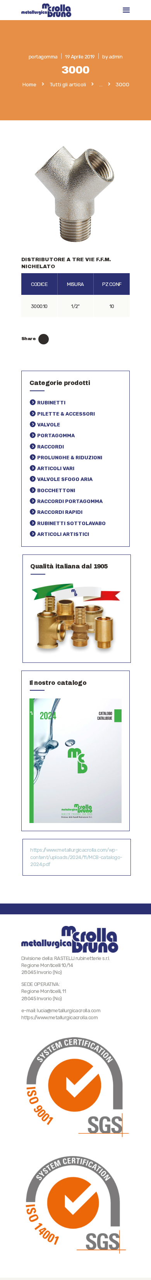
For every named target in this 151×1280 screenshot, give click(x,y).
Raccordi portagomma (70, 501)
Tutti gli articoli (68, 84)
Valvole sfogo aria (65, 479)
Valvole (48, 425)
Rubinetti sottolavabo (71, 523)
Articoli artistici (63, 534)
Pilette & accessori (66, 414)
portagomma (43, 57)
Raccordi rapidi (59, 512)
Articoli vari (55, 468)
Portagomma (56, 435)
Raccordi (50, 447)
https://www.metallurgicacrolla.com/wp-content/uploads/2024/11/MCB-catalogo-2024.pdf (76, 857)
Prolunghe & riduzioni (69, 457)
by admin (112, 57)
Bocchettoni (56, 490)
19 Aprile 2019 (80, 57)
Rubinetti (51, 403)
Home (29, 84)
